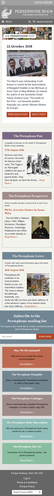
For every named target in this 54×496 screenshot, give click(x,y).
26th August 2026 (14, 270)
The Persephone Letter (28, 256)
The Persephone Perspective (28, 196)
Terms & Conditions (27, 482)
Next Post (39, 114)
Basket (44, 21)
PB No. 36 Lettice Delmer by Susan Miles (25, 211)
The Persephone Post (28, 136)
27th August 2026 (14, 150)
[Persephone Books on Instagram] (3, 3)
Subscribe (45, 336)
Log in (27, 478)
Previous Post (18, 114)
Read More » (11, 237)
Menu (8, 21)
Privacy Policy (27, 486)
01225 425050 (43, 2)
